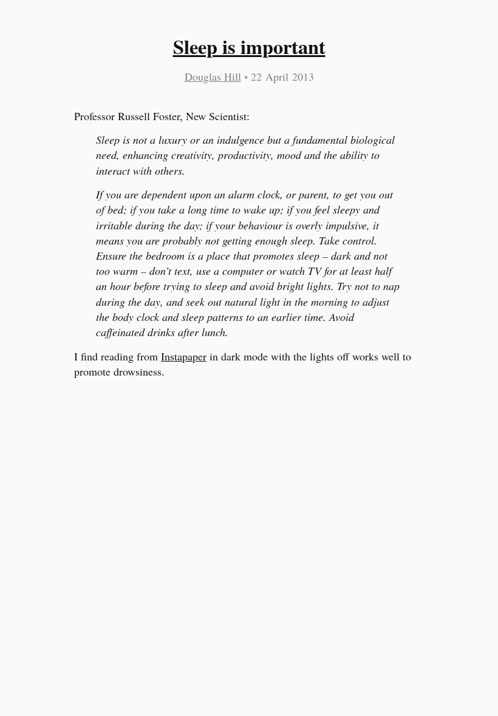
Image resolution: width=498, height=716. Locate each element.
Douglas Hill (213, 76)
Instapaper (183, 356)
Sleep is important (249, 46)
